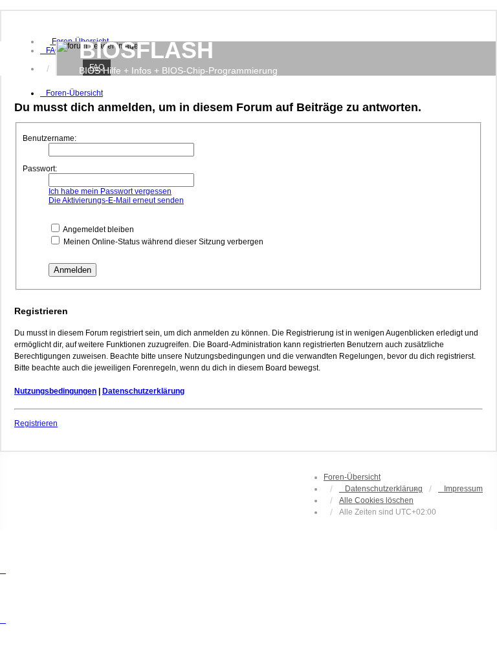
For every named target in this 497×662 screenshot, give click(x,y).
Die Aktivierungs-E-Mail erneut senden (116, 200)
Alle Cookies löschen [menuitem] (376, 500)
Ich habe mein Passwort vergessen (110, 191)
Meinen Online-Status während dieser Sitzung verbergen (162, 241)
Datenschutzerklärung (143, 391)
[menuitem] (50, 50)
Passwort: (40, 168)
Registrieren (36, 423)
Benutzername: (49, 138)
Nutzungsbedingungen (55, 391)
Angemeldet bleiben (97, 229)
